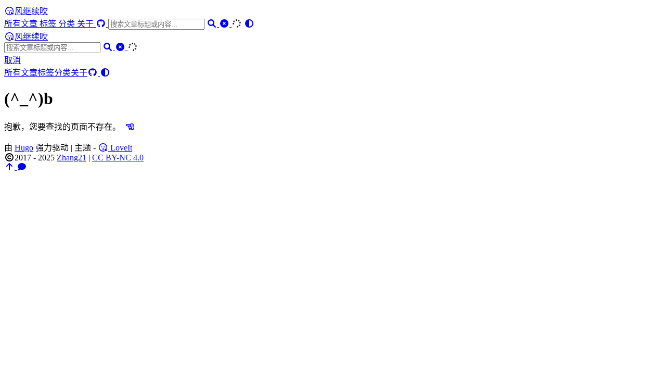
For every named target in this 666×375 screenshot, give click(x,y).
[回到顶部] (10, 166)
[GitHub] (102, 23)
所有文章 (22, 23)
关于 (86, 23)
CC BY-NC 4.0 (118, 157)
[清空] (225, 23)
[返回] (130, 126)
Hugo (24, 147)
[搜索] (213, 23)
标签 (49, 23)
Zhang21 (71, 157)
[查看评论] (22, 166)
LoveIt (120, 147)
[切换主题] (249, 23)
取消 (12, 60)
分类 (67, 23)
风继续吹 (31, 11)
